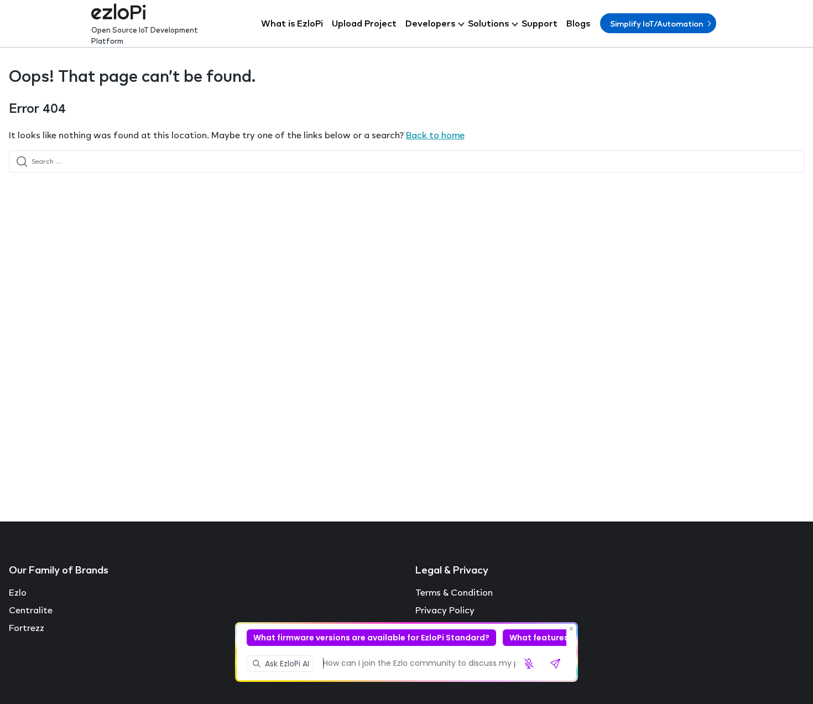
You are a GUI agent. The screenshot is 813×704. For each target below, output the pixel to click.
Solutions (488, 23)
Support (539, 23)
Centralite (31, 610)
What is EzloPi (292, 23)
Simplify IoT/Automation (656, 23)
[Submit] (21, 161)
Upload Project (364, 23)
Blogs (578, 23)
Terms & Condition (454, 592)
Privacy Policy (445, 610)
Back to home (435, 134)
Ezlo (18, 592)
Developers (430, 23)
